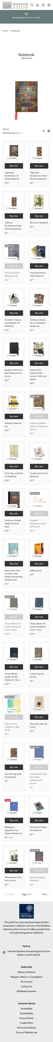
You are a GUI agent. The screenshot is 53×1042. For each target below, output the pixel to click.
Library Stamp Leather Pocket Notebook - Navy (12, 676)
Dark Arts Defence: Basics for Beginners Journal (39, 426)
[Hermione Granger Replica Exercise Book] (14, 500)
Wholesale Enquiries (26, 991)
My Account (26, 981)
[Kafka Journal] (39, 550)
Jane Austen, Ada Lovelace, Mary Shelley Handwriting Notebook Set (14, 575)
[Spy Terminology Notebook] (39, 857)
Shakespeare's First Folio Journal (13, 879)
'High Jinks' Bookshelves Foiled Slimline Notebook (38, 175)
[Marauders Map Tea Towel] (39, 703)
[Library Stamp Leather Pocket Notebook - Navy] (14, 653)
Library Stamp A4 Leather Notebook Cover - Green (12, 626)
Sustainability (26, 1013)
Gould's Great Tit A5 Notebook (39, 475)
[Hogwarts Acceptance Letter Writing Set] (39, 500)
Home (5, 31)
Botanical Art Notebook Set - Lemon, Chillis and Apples (38, 374)
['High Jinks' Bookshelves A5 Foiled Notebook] (14, 152)
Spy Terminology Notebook (37, 879)
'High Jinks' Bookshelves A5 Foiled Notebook (12, 175)
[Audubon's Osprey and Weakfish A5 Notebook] (14, 299)
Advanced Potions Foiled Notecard (38, 274)
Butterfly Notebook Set (13, 424)
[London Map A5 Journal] (39, 653)
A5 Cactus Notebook (39, 222)
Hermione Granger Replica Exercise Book (13, 523)
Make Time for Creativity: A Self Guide (12, 727)
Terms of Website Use (26, 1032)
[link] (11, 894)
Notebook (15, 31)
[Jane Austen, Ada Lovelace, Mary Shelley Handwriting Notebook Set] (14, 550)
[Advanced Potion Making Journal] (14, 252)
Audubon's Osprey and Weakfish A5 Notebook (13, 323)
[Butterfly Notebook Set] (14, 402)
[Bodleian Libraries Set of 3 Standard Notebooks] (39, 299)
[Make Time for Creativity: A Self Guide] (14, 703)
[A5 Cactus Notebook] (39, 202)
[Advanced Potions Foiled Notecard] (39, 252)
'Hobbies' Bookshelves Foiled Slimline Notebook (13, 225)
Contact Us (26, 986)
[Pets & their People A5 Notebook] (39, 806)
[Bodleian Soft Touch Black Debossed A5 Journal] (14, 349)
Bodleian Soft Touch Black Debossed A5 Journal (14, 373)
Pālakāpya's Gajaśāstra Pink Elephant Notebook (13, 830)
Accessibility (26, 1008)
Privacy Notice (27, 1018)
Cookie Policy (26, 1023)
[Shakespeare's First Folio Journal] (14, 857)
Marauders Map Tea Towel (38, 725)
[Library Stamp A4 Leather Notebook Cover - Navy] (39, 603)
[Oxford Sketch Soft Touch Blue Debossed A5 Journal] (39, 753)
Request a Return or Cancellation (26, 976)
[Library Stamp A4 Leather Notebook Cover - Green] (14, 603)
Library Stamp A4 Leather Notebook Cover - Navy (38, 626)
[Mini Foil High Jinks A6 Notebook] (14, 753)
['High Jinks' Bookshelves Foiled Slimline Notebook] (39, 152)
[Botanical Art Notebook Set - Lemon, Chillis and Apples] (39, 349)
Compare (13, 158)
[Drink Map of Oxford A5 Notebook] (14, 452)
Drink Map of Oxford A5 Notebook (14, 475)
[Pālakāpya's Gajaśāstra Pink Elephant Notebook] (14, 806)
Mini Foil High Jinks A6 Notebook (13, 775)
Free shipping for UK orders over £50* (26, 17)
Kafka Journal (35, 570)
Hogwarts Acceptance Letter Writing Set (38, 523)
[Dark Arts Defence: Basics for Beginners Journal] (39, 402)
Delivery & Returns (26, 972)
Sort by (6, 129)
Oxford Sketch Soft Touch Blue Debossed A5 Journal (38, 778)
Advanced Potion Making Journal (12, 274)
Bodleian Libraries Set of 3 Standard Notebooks (38, 323)
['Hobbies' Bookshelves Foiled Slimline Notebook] (14, 202)
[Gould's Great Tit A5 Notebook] (39, 452)
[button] (43, 5)
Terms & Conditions (26, 1027)
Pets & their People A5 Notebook (38, 829)
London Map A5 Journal (37, 675)
